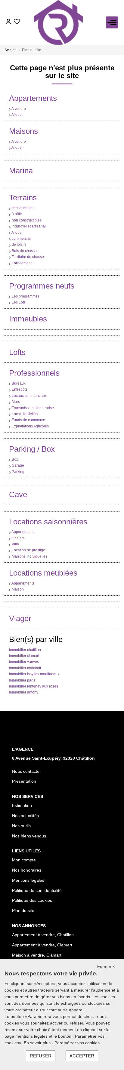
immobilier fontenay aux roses (33, 686)
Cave (18, 494)
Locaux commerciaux (29, 396)
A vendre (18, 109)
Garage (18, 465)
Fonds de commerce (28, 420)
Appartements (33, 98)
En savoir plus (38, 1042)
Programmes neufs (41, 285)
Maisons (23, 131)
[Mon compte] (8, 22)
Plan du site (23, 910)
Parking (18, 472)
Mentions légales (28, 880)
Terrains (23, 197)
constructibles (23, 208)
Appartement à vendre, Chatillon (43, 934)
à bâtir (17, 214)
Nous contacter (26, 771)
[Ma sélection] (17, 22)
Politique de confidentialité (37, 890)
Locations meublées (43, 572)
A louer (17, 115)
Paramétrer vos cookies (77, 1042)
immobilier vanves (24, 662)
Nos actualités (25, 815)
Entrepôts (19, 389)
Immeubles (28, 318)
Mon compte (24, 859)
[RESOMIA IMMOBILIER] (58, 22)
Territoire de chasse (28, 257)
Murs (16, 402)
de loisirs (19, 244)
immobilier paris (22, 680)
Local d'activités (25, 414)
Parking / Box (32, 448)
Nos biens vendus (29, 836)
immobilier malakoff (25, 668)
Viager (20, 618)
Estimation (22, 805)
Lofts (17, 352)
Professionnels (34, 372)
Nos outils (21, 825)
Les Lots (19, 302)
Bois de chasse (24, 251)
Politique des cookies (32, 900)
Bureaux (19, 383)
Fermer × (106, 966)
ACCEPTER (82, 1055)
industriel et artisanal (29, 226)
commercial (21, 238)
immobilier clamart (24, 656)
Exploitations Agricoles (30, 426)
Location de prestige (28, 550)
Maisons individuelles (29, 556)
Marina (21, 170)
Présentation (24, 781)
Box (15, 459)
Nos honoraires (26, 870)
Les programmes (25, 296)
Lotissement (22, 263)
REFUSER (40, 1055)
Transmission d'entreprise (33, 408)
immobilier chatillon (25, 650)
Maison (18, 589)
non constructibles (27, 220)
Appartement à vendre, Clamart (42, 944)
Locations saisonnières (48, 521)
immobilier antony (23, 692)
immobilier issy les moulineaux (34, 674)
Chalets (18, 538)
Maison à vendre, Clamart (36, 955)
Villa (15, 544)
